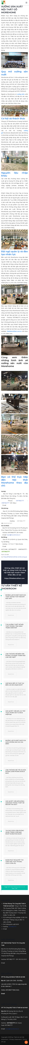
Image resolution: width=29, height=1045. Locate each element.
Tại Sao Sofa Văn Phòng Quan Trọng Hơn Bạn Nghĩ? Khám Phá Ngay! (14, 832)
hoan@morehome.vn (13, 535)
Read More (11, 615)
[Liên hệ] (26, 1042)
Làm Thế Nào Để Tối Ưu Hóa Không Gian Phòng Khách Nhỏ (15, 771)
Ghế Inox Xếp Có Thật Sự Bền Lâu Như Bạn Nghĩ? (14, 684)
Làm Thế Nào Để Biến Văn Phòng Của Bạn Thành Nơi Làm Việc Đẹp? (15, 655)
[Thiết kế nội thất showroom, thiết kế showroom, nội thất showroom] (3, 2)
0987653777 (6, 503)
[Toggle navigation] (26, 2)
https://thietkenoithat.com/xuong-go (15, 557)
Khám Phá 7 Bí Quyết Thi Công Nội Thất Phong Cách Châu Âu (14, 861)
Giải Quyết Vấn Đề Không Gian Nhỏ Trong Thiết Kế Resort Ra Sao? (14, 802)
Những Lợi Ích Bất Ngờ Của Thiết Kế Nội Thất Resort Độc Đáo (15, 596)
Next (13, 888)
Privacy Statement (16, 1039)
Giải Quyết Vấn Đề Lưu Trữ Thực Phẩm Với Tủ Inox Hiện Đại (15, 712)
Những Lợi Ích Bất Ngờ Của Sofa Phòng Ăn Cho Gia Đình (15, 742)
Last (16, 888)
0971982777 (20, 501)
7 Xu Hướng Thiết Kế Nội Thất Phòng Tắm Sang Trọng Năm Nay (14, 626)
